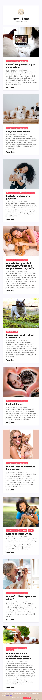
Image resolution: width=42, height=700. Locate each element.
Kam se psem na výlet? (19, 534)
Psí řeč (31, 530)
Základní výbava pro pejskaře (18, 197)
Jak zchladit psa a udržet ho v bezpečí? (20, 467)
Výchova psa (30, 193)
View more (9, 695)
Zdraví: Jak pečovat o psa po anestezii (20, 65)
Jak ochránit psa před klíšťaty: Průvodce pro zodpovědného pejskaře (20, 266)
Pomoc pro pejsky (12, 61)
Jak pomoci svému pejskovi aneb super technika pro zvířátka (18, 656)
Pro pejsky (23, 530)
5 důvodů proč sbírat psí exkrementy (20, 336)
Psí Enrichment (15, 404)
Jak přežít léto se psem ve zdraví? (21, 597)
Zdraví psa (23, 61)
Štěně (22, 193)
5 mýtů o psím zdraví (18, 131)
